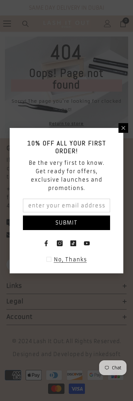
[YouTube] (87, 243)
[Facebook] (46, 243)
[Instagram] (59, 243)
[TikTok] (73, 243)
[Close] (123, 128)
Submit (66, 222)
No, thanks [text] (70, 259)
